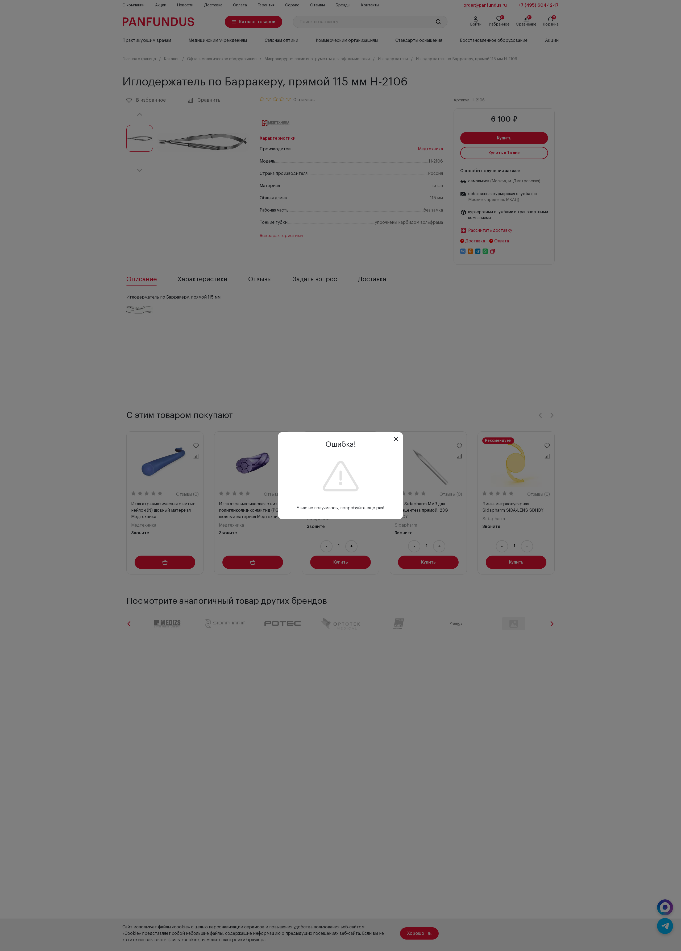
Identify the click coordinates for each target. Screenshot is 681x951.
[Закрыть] (396, 439)
